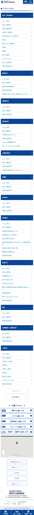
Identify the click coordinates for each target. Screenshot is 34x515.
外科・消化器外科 (7, 15)
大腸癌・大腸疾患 (7, 32)
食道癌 (4, 39)
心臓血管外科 (6, 153)
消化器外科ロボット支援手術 (10, 36)
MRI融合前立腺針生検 (8, 251)
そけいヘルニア (6, 58)
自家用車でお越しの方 (18, 421)
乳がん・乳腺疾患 (7, 62)
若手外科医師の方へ (7, 66)
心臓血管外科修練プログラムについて (12, 170)
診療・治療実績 (6, 24)
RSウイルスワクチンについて (10, 296)
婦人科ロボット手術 (7, 283)
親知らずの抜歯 (6, 376)
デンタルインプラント (8, 380)
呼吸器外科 (5, 121)
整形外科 (4, 73)
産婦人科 (4, 262)
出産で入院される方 (7, 279)
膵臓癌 (4, 51)
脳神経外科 (5, 101)
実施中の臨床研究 (7, 28)
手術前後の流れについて (9, 134)
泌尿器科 (4, 218)
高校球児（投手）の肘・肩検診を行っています (15, 94)
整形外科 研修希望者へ (8, 86)
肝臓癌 (4, 47)
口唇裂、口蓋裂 (6, 368)
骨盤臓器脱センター (7, 275)
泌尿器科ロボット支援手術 (9, 234)
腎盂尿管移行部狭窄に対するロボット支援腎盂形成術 (16, 243)
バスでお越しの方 (18, 416)
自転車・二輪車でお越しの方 (18, 432)
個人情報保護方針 (22, 502)
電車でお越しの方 (18, 410)
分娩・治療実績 (6, 272)
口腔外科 (4, 348)
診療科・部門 (28, 513)
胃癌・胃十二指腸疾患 (8, 43)
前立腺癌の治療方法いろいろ (10, 231)
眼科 (3, 307)
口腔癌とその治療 (7, 361)
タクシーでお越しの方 (18, 427)
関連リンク (20, 503)
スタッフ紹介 (6, 21)
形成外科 (4, 197)
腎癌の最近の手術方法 (8, 238)
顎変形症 (4, 365)
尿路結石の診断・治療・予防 (10, 248)
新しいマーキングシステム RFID (11, 146)
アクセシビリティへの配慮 (9, 503)
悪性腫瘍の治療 (6, 292)
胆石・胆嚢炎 (6, 55)
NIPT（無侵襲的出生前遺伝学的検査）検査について (15, 288)
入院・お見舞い (17, 513)
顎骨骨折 (4, 372)
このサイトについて (11, 502)
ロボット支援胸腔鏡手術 (9, 142)
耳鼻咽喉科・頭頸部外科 (9, 328)
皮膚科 (4, 177)
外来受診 (5, 513)
